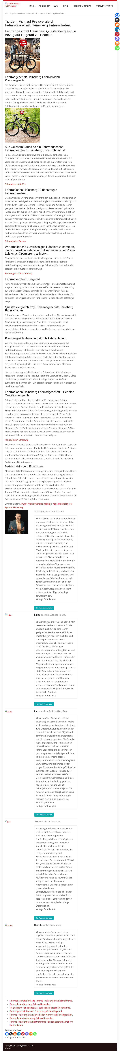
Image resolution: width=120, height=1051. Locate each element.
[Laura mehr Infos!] (16, 721)
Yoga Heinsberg (60, 503)
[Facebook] (7, 1034)
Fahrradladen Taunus (15, 241)
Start (6, 13)
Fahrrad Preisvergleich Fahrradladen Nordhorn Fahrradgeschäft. (41, 1014)
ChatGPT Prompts (104, 6)
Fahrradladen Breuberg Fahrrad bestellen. (30, 1004)
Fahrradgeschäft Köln (15, 184)
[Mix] (31, 1034)
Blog (31, 6)
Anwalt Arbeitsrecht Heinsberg (35, 503)
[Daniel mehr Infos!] (16, 935)
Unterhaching (54, 821)
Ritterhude (58, 511)
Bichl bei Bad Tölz (58, 711)
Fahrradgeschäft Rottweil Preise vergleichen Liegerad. (36, 1011)
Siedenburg (55, 925)
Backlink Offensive (82, 6)
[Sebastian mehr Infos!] (16, 522)
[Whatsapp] (35, 1034)
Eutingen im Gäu (57, 615)
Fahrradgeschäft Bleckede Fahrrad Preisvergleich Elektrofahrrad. (41, 1000)
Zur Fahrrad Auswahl (44, 608)
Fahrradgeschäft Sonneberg (18, 273)
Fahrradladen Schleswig (16, 439)
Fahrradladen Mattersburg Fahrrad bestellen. (32, 1018)
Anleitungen (44, 6)
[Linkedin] (19, 1034)
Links (66, 6)
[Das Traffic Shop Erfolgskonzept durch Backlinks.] (14, 5)
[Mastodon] (27, 1034)
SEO (56, 6)
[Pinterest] (23, 1034)
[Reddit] (15, 1034)
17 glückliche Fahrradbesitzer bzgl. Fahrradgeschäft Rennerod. (40, 1007)
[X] (11, 1034)
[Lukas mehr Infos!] (16, 625)
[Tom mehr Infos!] (16, 832)
